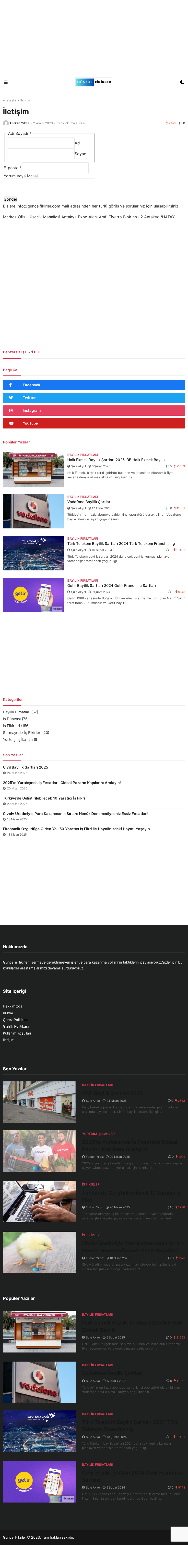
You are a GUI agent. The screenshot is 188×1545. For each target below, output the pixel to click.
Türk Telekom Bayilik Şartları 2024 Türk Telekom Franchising (121, 543)
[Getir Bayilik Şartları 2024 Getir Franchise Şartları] (33, 595)
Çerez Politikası (15, 1020)
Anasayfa (9, 100)
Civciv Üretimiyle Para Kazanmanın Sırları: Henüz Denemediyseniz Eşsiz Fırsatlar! (75, 813)
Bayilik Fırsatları (16, 712)
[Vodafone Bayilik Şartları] (33, 511)
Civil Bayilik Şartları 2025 (25, 767)
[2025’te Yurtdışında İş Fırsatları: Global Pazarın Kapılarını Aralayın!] (39, 1151)
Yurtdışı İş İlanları (18, 739)
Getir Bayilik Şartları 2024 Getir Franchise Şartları (111, 585)
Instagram (32, 410)
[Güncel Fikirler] (93, 82)
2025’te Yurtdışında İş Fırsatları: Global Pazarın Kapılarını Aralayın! (62, 782)
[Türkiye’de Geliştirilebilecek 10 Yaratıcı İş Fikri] (39, 1201)
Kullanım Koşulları (17, 1033)
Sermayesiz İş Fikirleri (22, 732)
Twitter (29, 397)
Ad (77, 142)
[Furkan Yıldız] (6, 123)
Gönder (10, 199)
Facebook (31, 385)
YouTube (30, 423)
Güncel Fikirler (14, 1537)
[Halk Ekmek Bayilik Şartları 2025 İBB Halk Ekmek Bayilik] (33, 469)
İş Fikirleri (11, 725)
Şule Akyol (78, 466)
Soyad (80, 153)
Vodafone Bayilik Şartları (89, 501)
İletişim (8, 1040)
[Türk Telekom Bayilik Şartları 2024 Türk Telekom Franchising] (33, 553)
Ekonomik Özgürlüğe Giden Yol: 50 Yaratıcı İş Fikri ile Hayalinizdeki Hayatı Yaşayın (76, 829)
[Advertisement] (94, 36)
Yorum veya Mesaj (21, 175)
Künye (8, 1013)
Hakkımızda (12, 1006)
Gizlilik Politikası (16, 1026)
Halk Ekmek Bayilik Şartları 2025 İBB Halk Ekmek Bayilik (116, 459)
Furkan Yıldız (19, 123)
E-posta (13, 167)
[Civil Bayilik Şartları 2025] (39, 1102)
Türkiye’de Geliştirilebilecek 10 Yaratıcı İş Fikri (44, 798)
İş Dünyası (12, 719)
